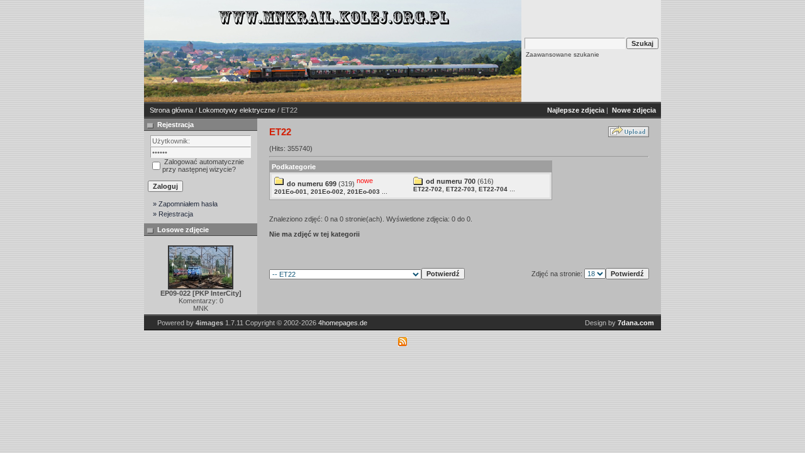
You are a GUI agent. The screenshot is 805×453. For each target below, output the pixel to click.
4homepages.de (342, 323)
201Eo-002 (327, 191)
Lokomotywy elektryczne (237, 110)
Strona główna (171, 110)
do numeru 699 (311, 183)
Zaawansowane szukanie (562, 54)
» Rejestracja (173, 214)
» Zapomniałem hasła (185, 204)
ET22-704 (493, 189)
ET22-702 (427, 189)
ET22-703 (460, 189)
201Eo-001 (290, 191)
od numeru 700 (450, 181)
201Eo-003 (363, 191)
